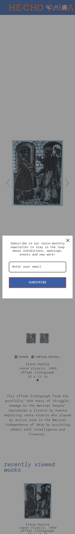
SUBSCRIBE (38, 282)
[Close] (68, 240)
